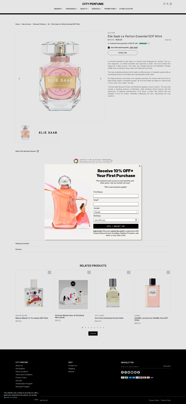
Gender (97, 208)
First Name (98, 192)
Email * (96, 200)
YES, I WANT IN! (116, 226)
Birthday (97, 216)
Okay (36, 399)
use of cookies (12, 397)
